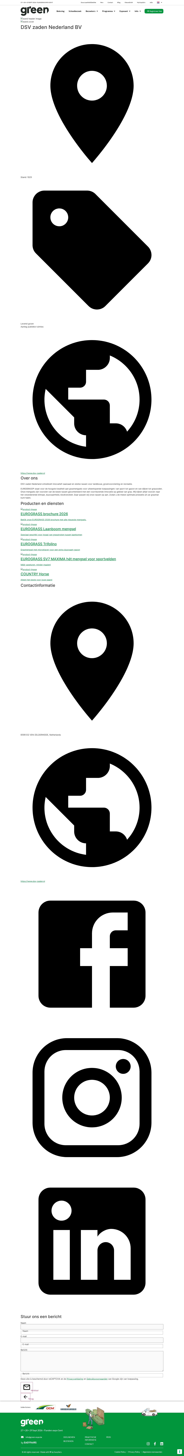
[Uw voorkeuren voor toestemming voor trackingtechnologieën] (179, 1451)
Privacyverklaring (75, 1379)
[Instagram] (148, 1443)
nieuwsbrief (129, 2)
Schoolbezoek (75, 11)
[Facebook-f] (155, 1443)
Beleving (60, 11)
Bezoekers (90, 11)
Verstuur (32, 1390)
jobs (151, 2)
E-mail (24, 1336)
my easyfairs (141, 2)
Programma (107, 11)
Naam (23, 1323)
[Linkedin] (161, 1443)
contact (110, 2)
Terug (29, 1399)
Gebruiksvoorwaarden (97, 1379)
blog (118, 2)
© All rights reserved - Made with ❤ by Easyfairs (42, 1452)
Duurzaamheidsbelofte (88, 2)
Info (136, 11)
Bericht (24, 1350)
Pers (101, 2)
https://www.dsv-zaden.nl (33, 473)
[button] (154, 11)
